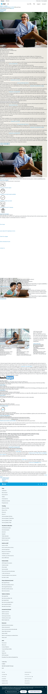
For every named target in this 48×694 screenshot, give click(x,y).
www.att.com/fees (15, 80)
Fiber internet (4, 492)
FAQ (8, 287)
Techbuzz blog (4, 661)
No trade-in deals (5, 577)
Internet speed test (5, 549)
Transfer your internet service (8, 555)
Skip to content (3, 6)
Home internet (5, 494)
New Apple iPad (5, 596)
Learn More (2, 385)
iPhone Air (4, 512)
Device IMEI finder (5, 557)
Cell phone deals (5, 565)
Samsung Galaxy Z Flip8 (6, 522)
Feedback (3, 663)
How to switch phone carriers (8, 547)
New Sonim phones (6, 590)
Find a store (38, 0)
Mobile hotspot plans (6, 538)
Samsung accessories (6, 615)
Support (5, 287)
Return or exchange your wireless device (10, 635)
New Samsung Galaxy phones (8, 584)
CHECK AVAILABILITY (5, 143)
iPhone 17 (4, 514)
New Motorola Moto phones (7, 588)
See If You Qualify (4, 180)
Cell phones (4, 490)
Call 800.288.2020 (4, 406)
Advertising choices (28, 672)
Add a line (4, 531)
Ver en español (44, 0)
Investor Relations (5, 646)
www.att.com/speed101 (14, 91)
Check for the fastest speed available (8, 194)
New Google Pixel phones (7, 586)
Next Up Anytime (5, 540)
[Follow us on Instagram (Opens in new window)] (43, 484)
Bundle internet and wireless (7, 625)
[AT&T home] (3, 4)
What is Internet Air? (6, 627)
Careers (3, 651)
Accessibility (4, 678)
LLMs (3, 668)
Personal (2, 0)
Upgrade (3, 534)
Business (7, 0)
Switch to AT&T (5, 545)
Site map (3, 672)
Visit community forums (5, 241)
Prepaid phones (5, 502)
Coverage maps (4, 674)
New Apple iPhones (5, 582)
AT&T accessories (5, 613)
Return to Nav (11, 7)
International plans (5, 529)
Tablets (3, 496)
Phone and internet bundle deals (8, 571)
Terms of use (4, 676)
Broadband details (5, 680)
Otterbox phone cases (6, 617)
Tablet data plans (5, 536)
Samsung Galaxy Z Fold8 (7, 520)
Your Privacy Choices (28, 676)
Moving (1, 287)
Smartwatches (5, 498)
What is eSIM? (4, 633)
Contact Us (2, 248)
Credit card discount (6, 573)
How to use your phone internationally (9, 629)
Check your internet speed (5, 187)
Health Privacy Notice (28, 678)
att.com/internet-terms (23, 83)
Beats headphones (5, 619)
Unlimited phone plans (6, 527)
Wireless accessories (6, 500)
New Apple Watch (5, 600)
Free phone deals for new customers (9, 575)
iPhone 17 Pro (4, 510)
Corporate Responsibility (7, 649)
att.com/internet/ (13, 63)
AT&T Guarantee (5, 655)
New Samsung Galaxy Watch (7, 602)
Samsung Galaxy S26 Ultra (7, 516)
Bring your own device (6, 551)
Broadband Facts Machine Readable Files (10, 657)
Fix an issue (2, 224)
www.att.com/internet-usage (37, 86)
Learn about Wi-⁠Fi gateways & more (7, 231)
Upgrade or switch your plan (6, 200)
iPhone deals (4, 567)
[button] (8, 4)
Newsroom (4, 644)
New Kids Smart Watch (6, 606)
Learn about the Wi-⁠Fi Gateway (6, 207)
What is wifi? (4, 637)
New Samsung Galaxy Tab (7, 598)
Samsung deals (5, 569)
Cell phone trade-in (5, 553)
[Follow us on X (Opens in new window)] (38, 484)
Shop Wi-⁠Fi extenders (4, 214)
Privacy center (27, 674)
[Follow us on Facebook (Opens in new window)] (40, 484)
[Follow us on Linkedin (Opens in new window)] (45, 484)
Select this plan (3, 344)
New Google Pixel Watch (6, 604)
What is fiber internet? (6, 631)
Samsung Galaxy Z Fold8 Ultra (8, 518)
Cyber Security (27, 680)
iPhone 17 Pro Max (5, 508)
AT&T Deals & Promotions (7, 563)
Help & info (4, 653)
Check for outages (4, 236)
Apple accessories (5, 611)
